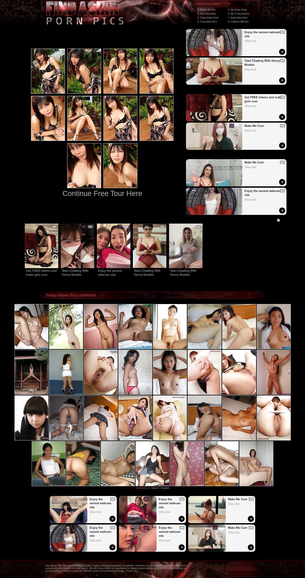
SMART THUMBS (160, 488)
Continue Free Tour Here (102, 193)
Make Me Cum (254, 126)
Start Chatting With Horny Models (262, 62)
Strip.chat (250, 41)
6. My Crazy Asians (238, 13)
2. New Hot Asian (206, 13)
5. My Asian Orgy (237, 9)
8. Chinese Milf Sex (238, 21)
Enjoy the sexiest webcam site (262, 34)
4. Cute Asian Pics (207, 21)
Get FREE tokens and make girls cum (263, 99)
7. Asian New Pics (237, 17)
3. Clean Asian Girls (208, 17)
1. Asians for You (206, 9)
